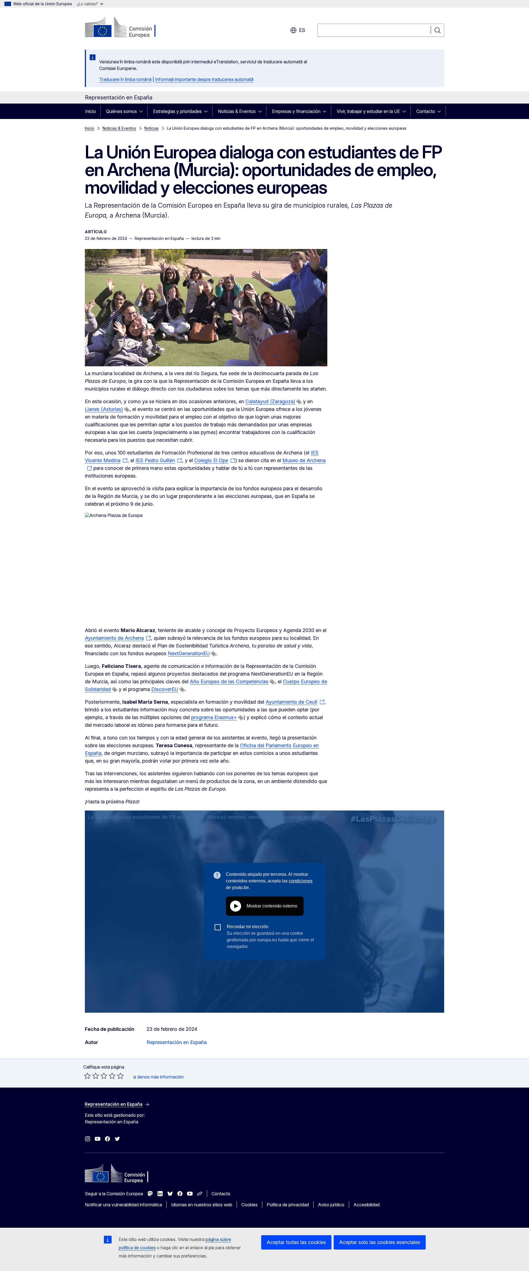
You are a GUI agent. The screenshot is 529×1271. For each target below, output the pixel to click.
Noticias (151, 128)
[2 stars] (91, 1075)
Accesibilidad (366, 1204)
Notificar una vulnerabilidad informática (123, 1204)
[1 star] (87, 1075)
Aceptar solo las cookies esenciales (379, 1242)
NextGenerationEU (189, 653)
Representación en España (177, 1042)
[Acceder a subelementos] (142, 111)
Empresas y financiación (296, 111)
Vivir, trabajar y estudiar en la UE (368, 111)
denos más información (160, 1077)
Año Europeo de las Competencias (229, 681)
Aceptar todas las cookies (296, 1242)
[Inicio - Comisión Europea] (129, 28)
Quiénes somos (121, 111)
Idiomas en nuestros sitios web (201, 1204)
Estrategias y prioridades (177, 111)
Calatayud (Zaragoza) (270, 401)
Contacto (425, 111)
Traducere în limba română (125, 79)
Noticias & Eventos (237, 111)
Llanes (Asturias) (104, 409)
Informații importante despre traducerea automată (204, 79)
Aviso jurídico (331, 1204)
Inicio (90, 111)
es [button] (302, 30)
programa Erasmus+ (214, 717)
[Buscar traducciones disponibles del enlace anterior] (299, 402)
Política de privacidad (288, 1204)
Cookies (249, 1204)
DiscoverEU (164, 689)
